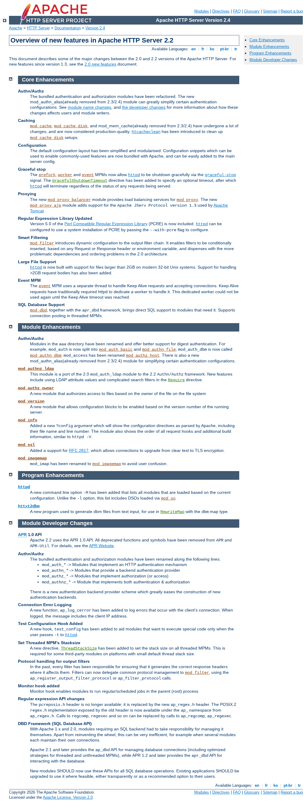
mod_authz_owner (36, 388)
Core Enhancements (267, 40)
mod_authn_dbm (45, 355)
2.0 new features (100, 64)
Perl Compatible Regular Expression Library (106, 223)
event (88, 175)
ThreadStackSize (79, 648)
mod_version (31, 401)
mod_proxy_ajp (45, 205)
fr (202, 49)
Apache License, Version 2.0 (68, 797)
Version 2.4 (95, 28)
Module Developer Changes (273, 60)
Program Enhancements (270, 53)
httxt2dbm (29, 506)
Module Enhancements (269, 46)
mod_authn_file (159, 349)
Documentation (68, 28)
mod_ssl (26, 444)
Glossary (252, 11)
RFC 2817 (78, 450)
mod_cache (41, 126)
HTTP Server (38, 28)
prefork (47, 175)
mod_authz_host (142, 355)
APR (22, 534)
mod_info (27, 420)
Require (176, 380)
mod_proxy (187, 199)
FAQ (237, 11)
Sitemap (270, 11)
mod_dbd (38, 310)
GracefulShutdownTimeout (79, 180)
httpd (134, 175)
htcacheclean (146, 131)
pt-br (224, 49)
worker (65, 175)
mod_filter (42, 243)
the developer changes (143, 107)
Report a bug (292, 11)
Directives (221, 11)
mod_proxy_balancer (69, 199)
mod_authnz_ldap (36, 368)
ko (212, 49)
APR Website (101, 545)
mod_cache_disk (71, 126)
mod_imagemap (32, 458)
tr (235, 49)
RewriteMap (172, 511)
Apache (15, 28)
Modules (201, 11)
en (193, 49)
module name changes (89, 107)
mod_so (168, 498)
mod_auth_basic (116, 349)
